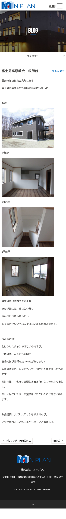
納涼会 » (58, 441)
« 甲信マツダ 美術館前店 (17, 441)
